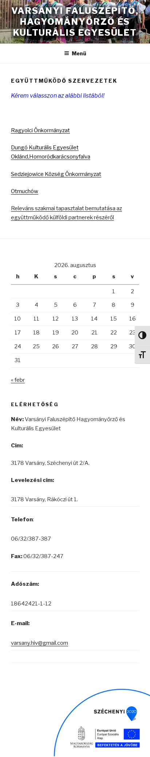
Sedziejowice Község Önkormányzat (56, 174)
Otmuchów (24, 191)
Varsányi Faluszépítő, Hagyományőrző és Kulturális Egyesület (75, 21)
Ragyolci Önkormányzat (40, 130)
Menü (79, 53)
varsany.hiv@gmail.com (39, 643)
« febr (18, 380)
